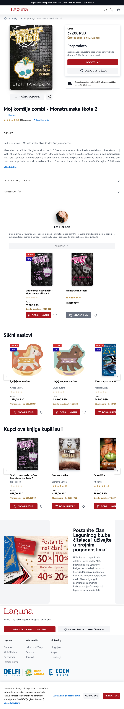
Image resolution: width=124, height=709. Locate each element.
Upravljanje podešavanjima (66, 695)
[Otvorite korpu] (112, 10)
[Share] (49, 97)
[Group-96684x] (59, 672)
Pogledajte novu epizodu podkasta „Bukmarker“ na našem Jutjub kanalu (62, 2)
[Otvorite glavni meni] (6, 10)
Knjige (15, 18)
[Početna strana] (20, 10)
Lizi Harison (10, 115)
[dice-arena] (34, 672)
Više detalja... (10, 167)
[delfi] (12, 672)
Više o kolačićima (12, 703)
